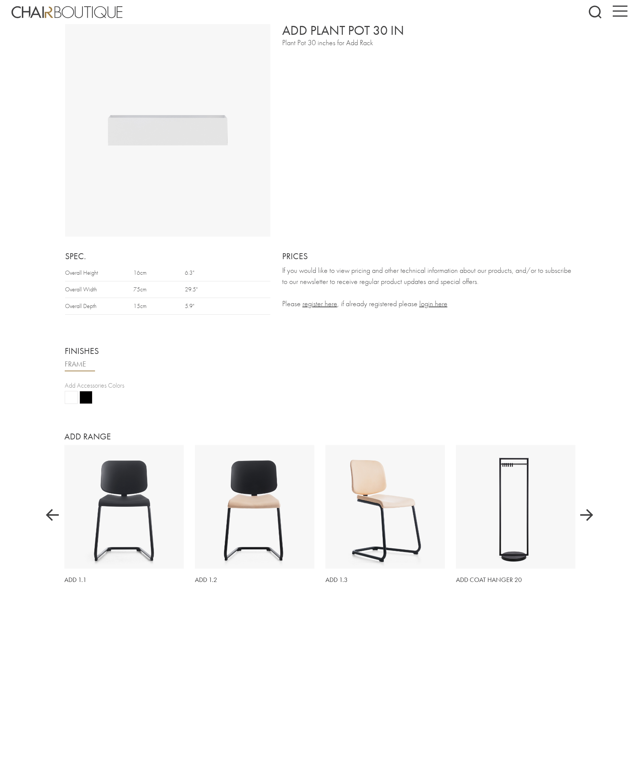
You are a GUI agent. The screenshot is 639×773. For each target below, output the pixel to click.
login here (433, 303)
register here (319, 303)
